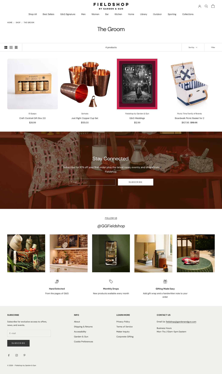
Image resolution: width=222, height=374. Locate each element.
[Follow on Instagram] (16, 355)
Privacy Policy (123, 321)
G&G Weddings (137, 118)
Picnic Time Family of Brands (189, 113)
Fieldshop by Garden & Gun (137, 113)
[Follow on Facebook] (8, 355)
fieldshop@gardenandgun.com (181, 321)
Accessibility (80, 331)
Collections (187, 14)
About (77, 321)
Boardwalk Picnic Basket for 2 (189, 118)
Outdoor (157, 14)
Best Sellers (48, 14)
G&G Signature (67, 14)
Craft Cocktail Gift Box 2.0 (32, 118)
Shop (18, 22)
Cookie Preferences (83, 341)
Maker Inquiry (123, 331)
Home (131, 14)
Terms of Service (124, 326)
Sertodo (84, 113)
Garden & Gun (81, 336)
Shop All (33, 14)
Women (95, 14)
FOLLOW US (111, 218)
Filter (213, 47)
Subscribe (135, 182)
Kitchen (118, 14)
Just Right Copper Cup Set (84, 118)
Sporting (172, 14)
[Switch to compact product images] (16, 47)
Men (83, 14)
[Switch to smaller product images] (11, 47)
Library (143, 14)
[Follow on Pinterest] (24, 355)
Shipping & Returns (83, 326)
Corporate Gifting (125, 336)
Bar (107, 14)
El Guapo (32, 113)
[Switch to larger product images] (6, 47)
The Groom (29, 22)
